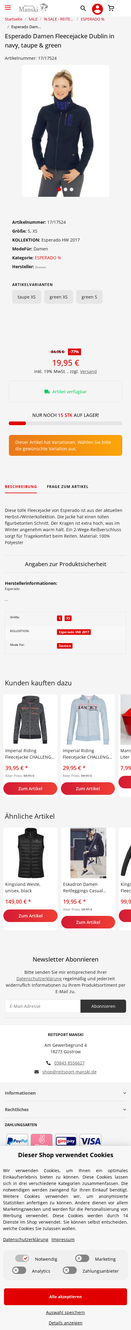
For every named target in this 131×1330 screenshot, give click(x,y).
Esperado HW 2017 (74, 632)
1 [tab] (59, 189)
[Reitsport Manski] (33, 8)
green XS (59, 297)
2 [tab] (65, 189)
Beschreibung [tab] (21, 486)
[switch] (22, 1258)
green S (89, 297)
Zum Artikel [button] (30, 788)
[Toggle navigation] (8, 5)
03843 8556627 (69, 1063)
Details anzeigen (66, 1323)
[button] (85, 8)
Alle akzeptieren (65, 1296)
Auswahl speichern (65, 1312)
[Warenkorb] (110, 7)
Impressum (63, 1239)
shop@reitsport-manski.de (69, 1072)
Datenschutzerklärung (39, 978)
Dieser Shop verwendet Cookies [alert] (65, 1155)
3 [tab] (71, 189)
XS (68, 618)
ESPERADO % (48, 258)
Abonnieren (103, 1006)
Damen (65, 646)
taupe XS (27, 297)
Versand (88, 371)
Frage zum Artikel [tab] (68, 486)
